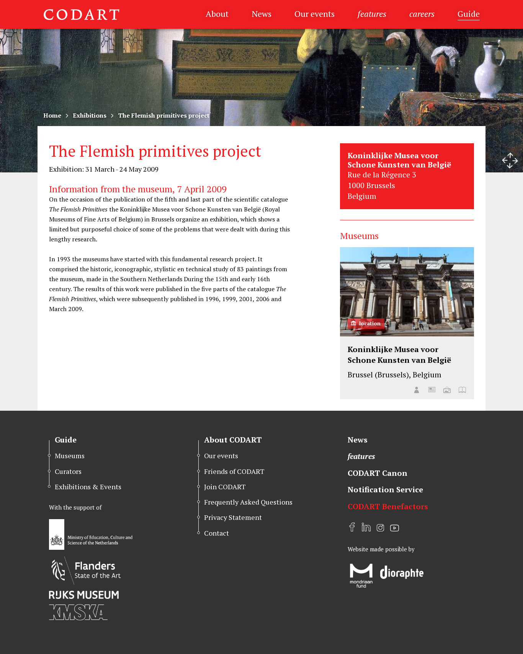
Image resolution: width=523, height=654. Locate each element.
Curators (68, 471)
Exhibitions (89, 115)
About (217, 13)
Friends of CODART (234, 471)
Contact (216, 533)
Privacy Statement (233, 517)
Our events (314, 13)
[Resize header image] (510, 160)
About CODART (233, 439)
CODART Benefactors (388, 506)
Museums (70, 455)
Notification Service (385, 489)
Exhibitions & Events (88, 486)
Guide (469, 13)
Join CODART (225, 486)
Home (52, 115)
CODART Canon (377, 473)
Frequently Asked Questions (248, 501)
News (261, 13)
